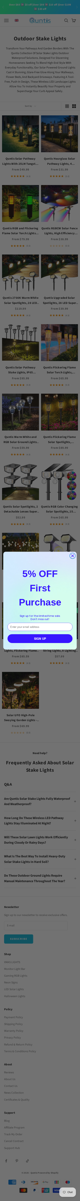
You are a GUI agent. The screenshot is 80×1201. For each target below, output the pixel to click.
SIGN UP (40, 638)
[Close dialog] (72, 556)
